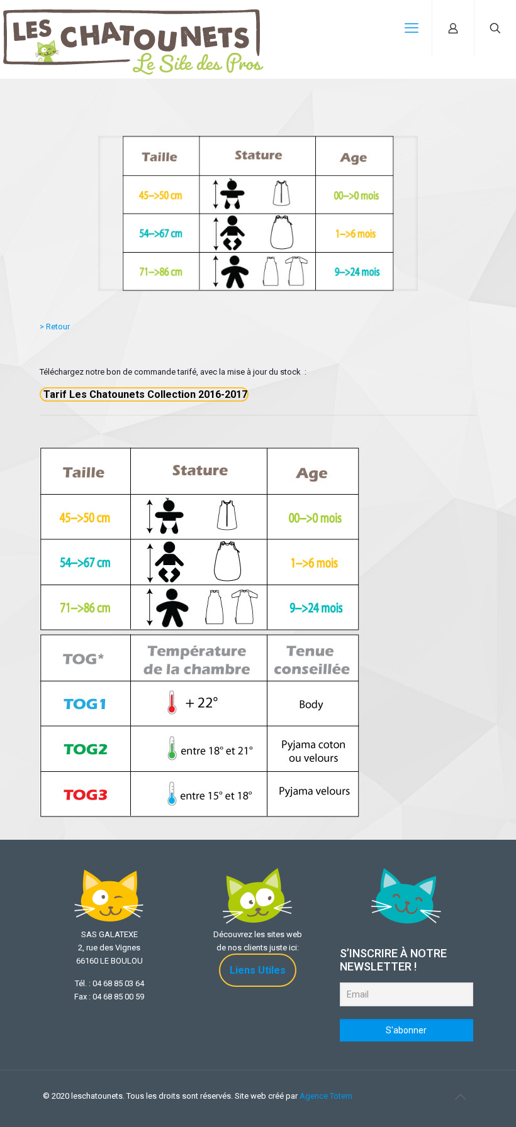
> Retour (55, 326)
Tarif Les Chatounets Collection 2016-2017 (144, 394)
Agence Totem (326, 1096)
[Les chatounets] (133, 28)
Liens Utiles (258, 970)
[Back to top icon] (460, 1097)
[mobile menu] (411, 28)
